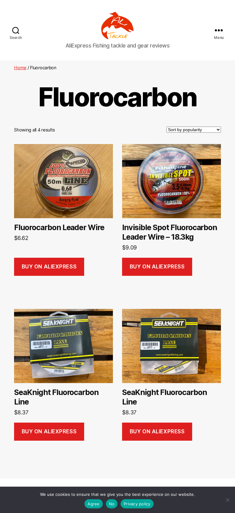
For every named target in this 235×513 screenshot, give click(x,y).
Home (20, 67)
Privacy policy (137, 503)
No (112, 503)
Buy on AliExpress (49, 267)
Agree (93, 503)
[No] (227, 500)
